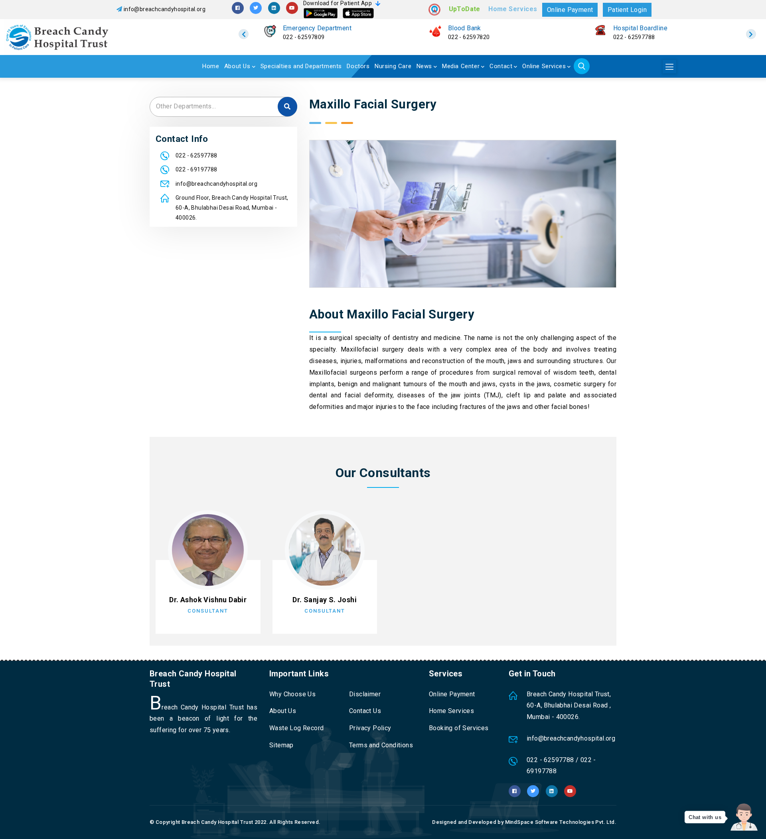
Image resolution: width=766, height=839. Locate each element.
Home (210, 66)
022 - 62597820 (469, 37)
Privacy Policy (370, 728)
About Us (237, 66)
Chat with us (705, 817)
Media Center (461, 66)
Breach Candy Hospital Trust (217, 822)
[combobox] (223, 107)
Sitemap (281, 745)
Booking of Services (459, 728)
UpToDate (464, 9)
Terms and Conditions (381, 745)
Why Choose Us (292, 694)
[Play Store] (321, 13)
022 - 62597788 (634, 37)
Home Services (512, 9)
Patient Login (627, 10)
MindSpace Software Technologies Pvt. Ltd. (560, 822)
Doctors (358, 66)
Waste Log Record (296, 728)
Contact (501, 66)
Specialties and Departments (301, 66)
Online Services (544, 66)
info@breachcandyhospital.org (164, 9)
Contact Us (365, 711)
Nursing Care (393, 66)
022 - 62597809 (304, 37)
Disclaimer (365, 694)
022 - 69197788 (196, 169)
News (424, 66)
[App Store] (358, 13)
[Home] (98, 37)
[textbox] (223, 106)
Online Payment (570, 10)
